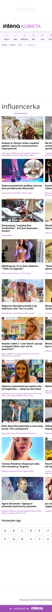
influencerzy (32, 433)
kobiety (14, 153)
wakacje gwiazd (23, 511)
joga (3, 433)
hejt (25, 393)
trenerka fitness (13, 273)
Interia (4, 45)
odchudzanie (7, 313)
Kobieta (13, 45)
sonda (20, 153)
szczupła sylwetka (22, 353)
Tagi (19, 45)
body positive (16, 395)
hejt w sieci (6, 395)
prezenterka (7, 193)
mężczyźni (35, 153)
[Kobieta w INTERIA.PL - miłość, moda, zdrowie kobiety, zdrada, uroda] (31, 26)
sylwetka (10, 353)
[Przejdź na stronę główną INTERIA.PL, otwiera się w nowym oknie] (11, 26)
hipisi (13, 433)
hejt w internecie (34, 393)
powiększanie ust (9, 393)
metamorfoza (18, 313)
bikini (4, 273)
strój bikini (17, 356)
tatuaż (47, 471)
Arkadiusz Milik (8, 511)
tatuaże (48, 313)
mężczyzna (6, 153)
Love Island (34, 353)
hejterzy (19, 393)
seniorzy (48, 153)
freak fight (16, 193)
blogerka (5, 471)
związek (27, 153)
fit (15, 511)
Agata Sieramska (8, 513)
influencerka (29, 155)
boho (8, 433)
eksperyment (7, 155)
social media (18, 155)
